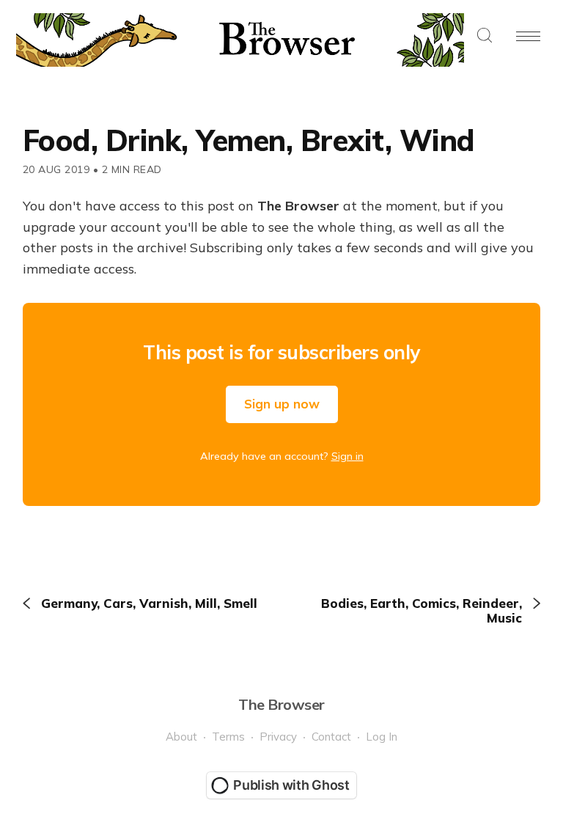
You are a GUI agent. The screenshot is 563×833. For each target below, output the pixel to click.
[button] (484, 36)
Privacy (278, 737)
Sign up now (282, 403)
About (181, 737)
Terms (228, 737)
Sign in (347, 456)
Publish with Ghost (291, 785)
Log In (381, 737)
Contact (331, 737)
